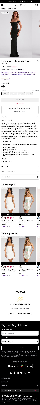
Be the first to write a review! (20, 313)
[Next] (38, 1)
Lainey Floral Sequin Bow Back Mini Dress (26, 221)
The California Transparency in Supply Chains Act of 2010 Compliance (19, 396)
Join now (20, 348)
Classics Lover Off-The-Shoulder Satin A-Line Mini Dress (8, 221)
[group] (16, 34)
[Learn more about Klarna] (22, 69)
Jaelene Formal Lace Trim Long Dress (15, 62)
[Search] (35, 5)
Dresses (3, 8)
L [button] (29, 94)
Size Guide (36, 90)
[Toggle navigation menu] (2, 4)
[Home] (20, 5)
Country (4, 338)
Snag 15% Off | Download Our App (20, 1)
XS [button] (5, 94)
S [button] (13, 94)
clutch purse (33, 137)
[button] (3, 218)
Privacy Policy (7, 355)
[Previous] (2, 1)
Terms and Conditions (32, 354)
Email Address (6, 329)
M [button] (21, 94)
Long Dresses (12, 8)
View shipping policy (20, 111)
